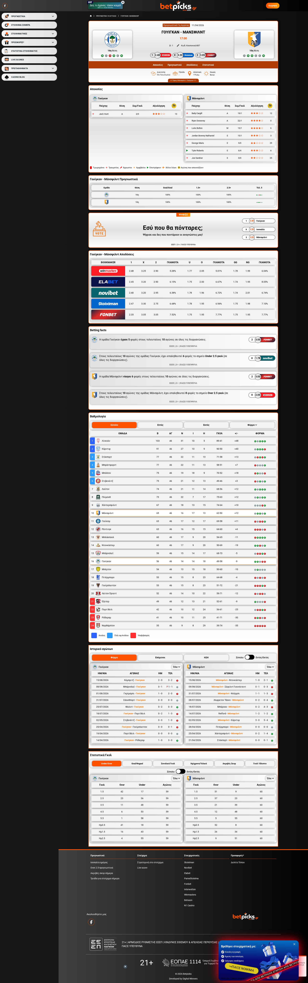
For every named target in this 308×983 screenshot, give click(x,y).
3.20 (143, 282)
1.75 (189, 282)
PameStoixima (191, 878)
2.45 (131, 282)
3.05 (143, 314)
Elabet (187, 873)
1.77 (189, 271)
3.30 (143, 303)
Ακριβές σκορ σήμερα (101, 873)
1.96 (202, 292)
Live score (142, 867)
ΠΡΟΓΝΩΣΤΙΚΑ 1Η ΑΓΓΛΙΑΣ (106, 16)
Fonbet (187, 884)
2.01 (248, 292)
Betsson (188, 900)
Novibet (188, 867)
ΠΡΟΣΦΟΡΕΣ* (17, 42)
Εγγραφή (273, 5)
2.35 (131, 314)
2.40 (131, 292)
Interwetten (190, 889)
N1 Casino (189, 905)
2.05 (202, 271)
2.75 (156, 303)
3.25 (143, 271)
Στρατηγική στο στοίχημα (150, 862)
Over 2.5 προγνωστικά (101, 867)
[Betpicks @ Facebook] (5, 5)
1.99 (248, 271)
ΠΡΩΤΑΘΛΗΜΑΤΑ (19, 68)
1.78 (235, 271)
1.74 (235, 282)
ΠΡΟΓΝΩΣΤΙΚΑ (18, 16)
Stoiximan (189, 862)
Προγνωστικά (97, 855)
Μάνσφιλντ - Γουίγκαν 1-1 (186, 80)
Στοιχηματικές (191, 855)
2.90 (156, 271)
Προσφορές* (237, 855)
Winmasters (190, 894)
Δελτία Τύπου (238, 862)
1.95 (248, 282)
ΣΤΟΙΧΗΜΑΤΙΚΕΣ (19, 33)
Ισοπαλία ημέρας (99, 862)
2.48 (131, 271)
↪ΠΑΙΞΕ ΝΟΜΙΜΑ (241, 968)
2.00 (202, 282)
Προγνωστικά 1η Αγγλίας (176, 25)
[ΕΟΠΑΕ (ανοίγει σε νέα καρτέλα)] (194, 963)
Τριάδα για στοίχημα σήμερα (104, 878)
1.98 (248, 303)
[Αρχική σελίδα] (91, 16)
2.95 (156, 292)
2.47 (131, 303)
